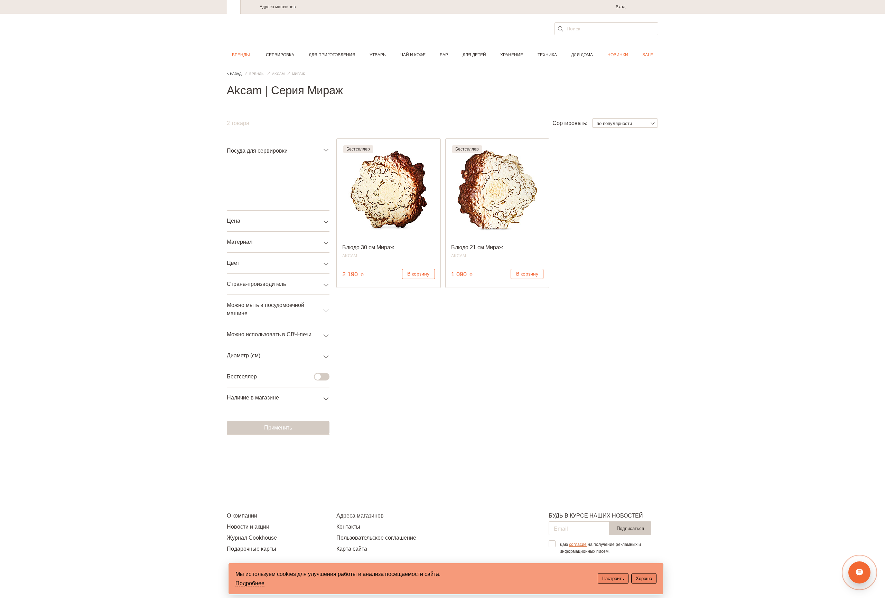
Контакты (348, 527)
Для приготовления (332, 54)
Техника (547, 54)
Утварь (378, 54)
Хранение (511, 54)
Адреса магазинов (278, 6)
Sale (647, 54)
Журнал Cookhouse (252, 538)
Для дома (582, 54)
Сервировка (280, 54)
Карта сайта (351, 549)
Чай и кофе (413, 54)
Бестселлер (242, 376)
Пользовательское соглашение (376, 538)
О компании (242, 516)
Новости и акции (248, 527)
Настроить (613, 578)
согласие (578, 544)
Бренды (241, 54)
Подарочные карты (251, 549)
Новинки (617, 54)
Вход (620, 6)
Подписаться (630, 528)
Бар (444, 54)
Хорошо (644, 578)
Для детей (474, 54)
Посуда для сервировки (257, 151)
